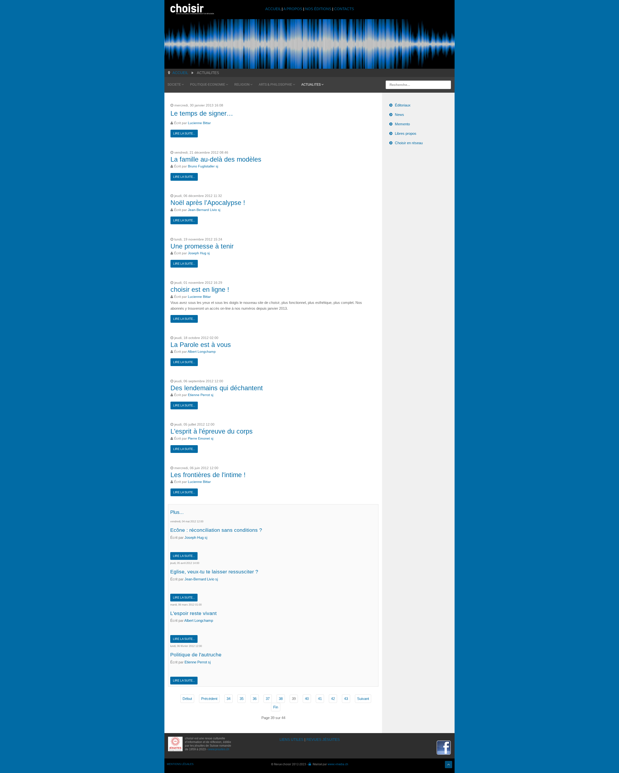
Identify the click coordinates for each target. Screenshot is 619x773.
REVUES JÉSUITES (323, 739)
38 (281, 699)
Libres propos (405, 133)
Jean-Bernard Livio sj (204, 210)
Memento (402, 124)
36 (255, 699)
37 (268, 699)
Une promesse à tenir (202, 246)
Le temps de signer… (201, 113)
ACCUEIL (273, 9)
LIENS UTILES (291, 739)
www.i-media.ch (338, 764)
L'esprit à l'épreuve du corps (211, 431)
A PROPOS (292, 9)
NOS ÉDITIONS (318, 9)
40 (307, 699)
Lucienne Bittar (199, 123)
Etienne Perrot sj (200, 395)
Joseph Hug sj (199, 253)
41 (320, 699)
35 (241, 699)
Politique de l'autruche (195, 654)
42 (333, 699)
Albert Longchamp (202, 351)
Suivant (363, 699)
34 (228, 699)
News (399, 115)
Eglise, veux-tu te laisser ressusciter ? (214, 571)
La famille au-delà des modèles (215, 159)
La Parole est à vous (200, 344)
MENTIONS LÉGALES (180, 764)
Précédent (209, 699)
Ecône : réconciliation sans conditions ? (216, 530)
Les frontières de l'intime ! (208, 475)
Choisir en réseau (409, 143)
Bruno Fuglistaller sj (203, 166)
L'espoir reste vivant (193, 613)
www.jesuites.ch (218, 749)
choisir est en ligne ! (199, 289)
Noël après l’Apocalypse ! (207, 202)
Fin (275, 707)
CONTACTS (344, 9)
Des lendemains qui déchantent (216, 388)
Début (187, 699)
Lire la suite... (184, 133)
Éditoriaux (403, 105)
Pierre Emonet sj (200, 438)
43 (346, 699)
